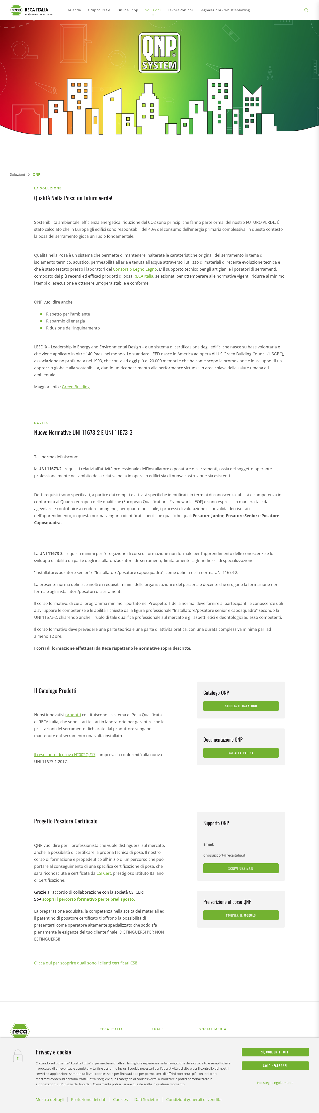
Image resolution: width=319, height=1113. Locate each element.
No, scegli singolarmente (275, 1082)
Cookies (120, 1099)
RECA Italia (143, 276)
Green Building (76, 387)
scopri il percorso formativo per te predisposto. (88, 899)
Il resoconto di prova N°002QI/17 (64, 754)
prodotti (73, 714)
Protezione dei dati (88, 1099)
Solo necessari (275, 1065)
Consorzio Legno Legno (135, 269)
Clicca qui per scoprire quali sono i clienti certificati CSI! (85, 963)
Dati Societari (147, 1099)
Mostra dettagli (50, 1099)
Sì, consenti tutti (275, 1052)
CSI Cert (103, 873)
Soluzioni (17, 174)
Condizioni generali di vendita (194, 1099)
